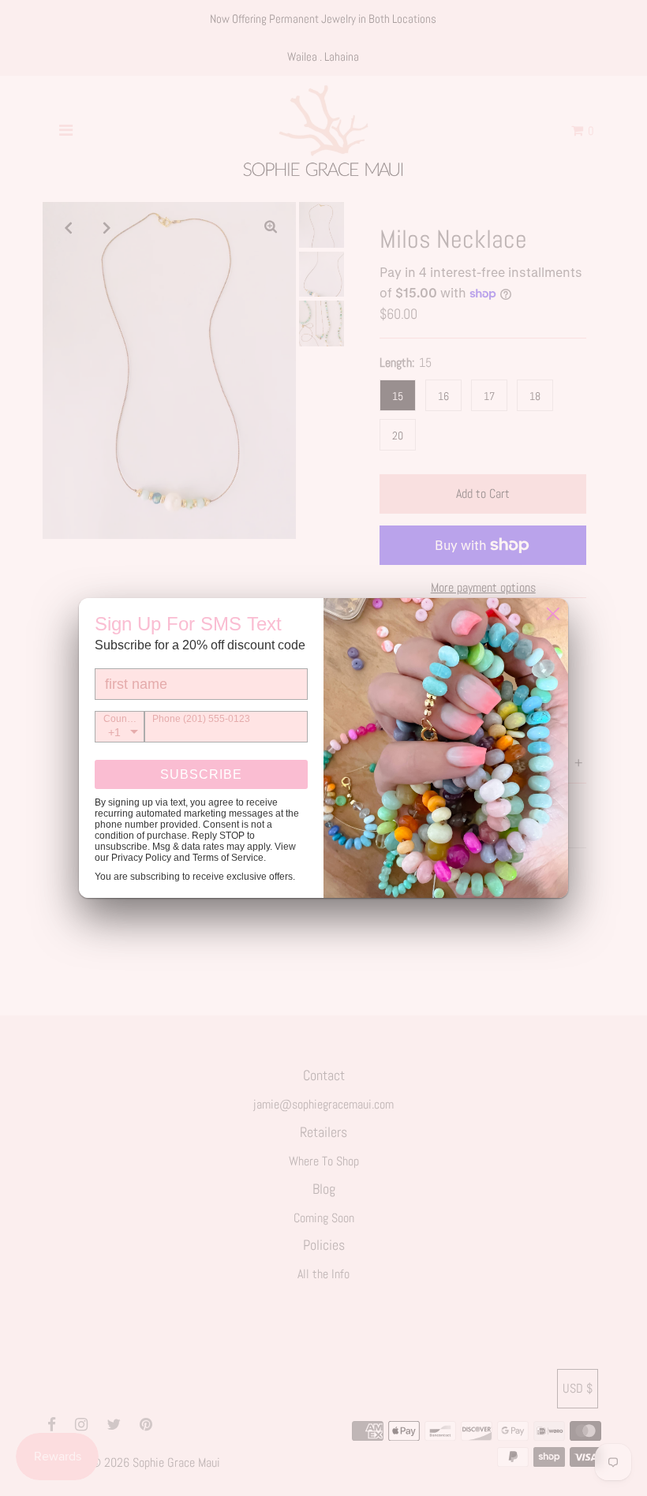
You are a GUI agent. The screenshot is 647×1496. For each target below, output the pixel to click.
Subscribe (201, 774)
